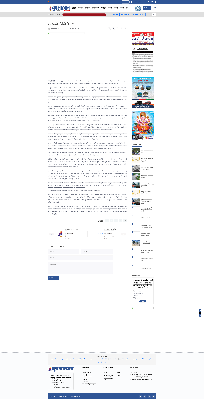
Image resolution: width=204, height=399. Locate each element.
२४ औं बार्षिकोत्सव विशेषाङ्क (57, 359)
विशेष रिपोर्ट (104, 359)
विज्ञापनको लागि (108, 379)
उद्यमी (84, 359)
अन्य (127, 7)
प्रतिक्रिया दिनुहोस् (108, 376)
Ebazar (142, 14)
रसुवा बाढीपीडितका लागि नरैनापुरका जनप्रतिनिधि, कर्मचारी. (146, 209)
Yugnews (65, 396)
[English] (124, 2)
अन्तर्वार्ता (79, 359)
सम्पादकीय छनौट (102, 362)
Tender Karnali (124, 14)
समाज (116, 7)
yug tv (66, 359)
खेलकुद (103, 7)
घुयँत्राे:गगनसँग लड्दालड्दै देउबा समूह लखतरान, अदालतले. (147, 160)
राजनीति (80, 7)
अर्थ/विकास (143, 359)
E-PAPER (115, 14)
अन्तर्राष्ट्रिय (72, 359)
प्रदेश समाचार (54, 14)
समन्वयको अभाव (138, 296)
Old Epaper (147, 8)
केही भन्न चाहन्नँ (137, 298)
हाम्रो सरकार (128, 359)
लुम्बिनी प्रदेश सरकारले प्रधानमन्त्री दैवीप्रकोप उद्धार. (146, 201)
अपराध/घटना (136, 359)
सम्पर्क (118, 372)
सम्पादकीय (95, 7)
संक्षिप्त (110, 359)
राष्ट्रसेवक (150, 359)
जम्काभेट (98, 359)
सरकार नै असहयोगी (138, 291)
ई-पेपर (122, 7)
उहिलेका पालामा (90, 359)
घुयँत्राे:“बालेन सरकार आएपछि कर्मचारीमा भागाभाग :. (147, 193)
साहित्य (116, 359)
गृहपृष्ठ (74, 7)
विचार (110, 7)
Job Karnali (135, 14)
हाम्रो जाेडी (121, 359)
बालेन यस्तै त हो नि (138, 293)
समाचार (87, 7)
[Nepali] (127, 2)
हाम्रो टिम (119, 376)
